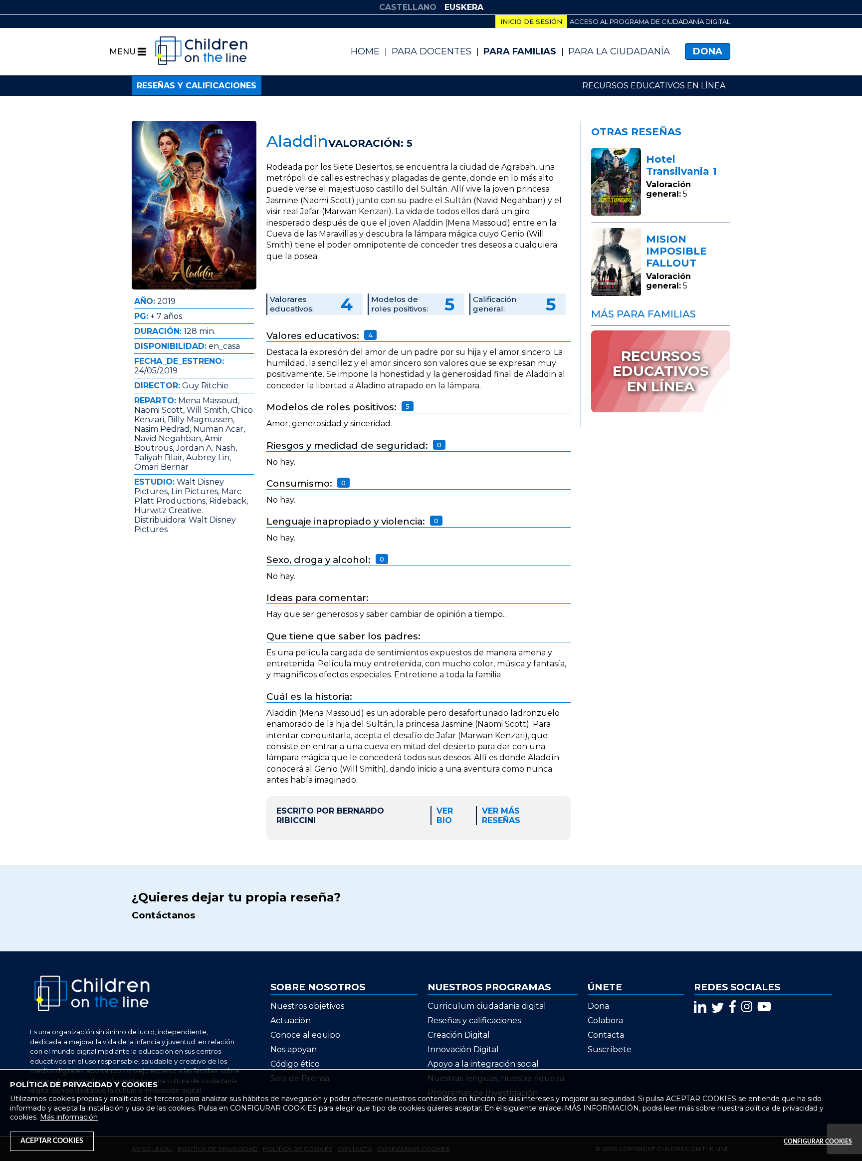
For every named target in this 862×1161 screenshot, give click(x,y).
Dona (707, 51)
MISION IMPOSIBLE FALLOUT (676, 251)
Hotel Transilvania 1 (681, 165)
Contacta (606, 1035)
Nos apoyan (293, 1049)
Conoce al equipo (305, 1035)
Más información (69, 1117)
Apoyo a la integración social (483, 1064)
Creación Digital (459, 1035)
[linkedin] (700, 1006)
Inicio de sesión (531, 21)
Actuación (290, 1020)
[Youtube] (764, 1006)
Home (365, 51)
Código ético (295, 1064)
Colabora (605, 1020)
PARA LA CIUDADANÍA (619, 51)
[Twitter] (717, 1006)
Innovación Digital (463, 1049)
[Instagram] (746, 1006)
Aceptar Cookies (51, 1141)
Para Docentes (431, 51)
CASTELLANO (407, 7)
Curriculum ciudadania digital (487, 1006)
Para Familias (519, 51)
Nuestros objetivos (307, 1006)
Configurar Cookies (818, 1142)
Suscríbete (610, 1049)
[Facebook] (733, 1006)
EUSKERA (463, 7)
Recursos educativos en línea (653, 85)
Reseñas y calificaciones (196, 85)
